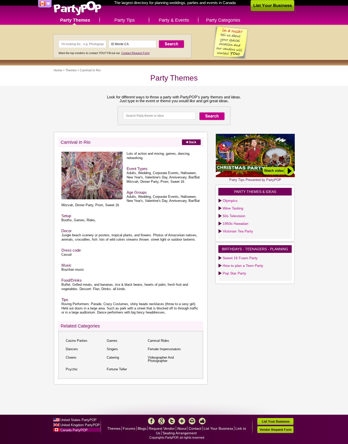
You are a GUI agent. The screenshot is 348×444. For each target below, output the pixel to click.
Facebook (151, 421)
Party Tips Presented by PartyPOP (255, 180)
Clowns (71, 357)
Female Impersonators (164, 349)
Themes (71, 70)
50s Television (234, 216)
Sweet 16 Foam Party (240, 258)
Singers (112, 349)
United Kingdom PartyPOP (80, 425)
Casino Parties (76, 341)
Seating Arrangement (180, 433)
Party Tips (124, 20)
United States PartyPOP (78, 420)
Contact (195, 428)
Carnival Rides (158, 341)
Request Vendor (162, 428)
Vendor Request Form (275, 429)
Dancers (72, 349)
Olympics (230, 201)
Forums (129, 428)
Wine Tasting (233, 208)
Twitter (171, 421)
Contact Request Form (135, 53)
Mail (192, 421)
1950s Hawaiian (235, 223)
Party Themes (75, 20)
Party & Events (174, 20)
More (182, 421)
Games (112, 341)
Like (202, 421)
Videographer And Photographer (161, 359)
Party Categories (223, 20)
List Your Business (218, 428)
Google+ (161, 421)
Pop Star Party (234, 273)
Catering (113, 357)
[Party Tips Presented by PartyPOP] (255, 176)
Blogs (142, 428)
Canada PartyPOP (74, 430)
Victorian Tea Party (238, 231)
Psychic (72, 369)
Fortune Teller (117, 369)
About (181, 428)
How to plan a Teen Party (243, 266)
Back (191, 142)
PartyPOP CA (77, 8)
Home (58, 70)
